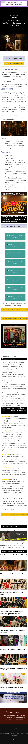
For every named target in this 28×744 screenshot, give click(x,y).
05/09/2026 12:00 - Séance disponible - (15, 297)
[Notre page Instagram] (16, 729)
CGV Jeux (13, 356)
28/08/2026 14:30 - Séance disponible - (15, 236)
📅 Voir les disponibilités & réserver (14, 63)
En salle (14, 17)
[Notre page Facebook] (12, 729)
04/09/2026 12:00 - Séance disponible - (15, 288)
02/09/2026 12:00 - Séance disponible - (15, 271)
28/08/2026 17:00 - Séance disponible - (15, 245)
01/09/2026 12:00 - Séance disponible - (15, 262)
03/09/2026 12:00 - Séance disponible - (15, 279)
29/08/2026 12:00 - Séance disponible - (15, 253)
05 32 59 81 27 (15, 737)
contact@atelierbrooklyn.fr (16, 739)
